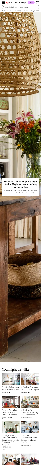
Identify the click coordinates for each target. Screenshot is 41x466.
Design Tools (35, 10)
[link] (11, 388)
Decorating (17, 10)
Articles (25, 10)
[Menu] (3, 2)
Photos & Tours (6, 10)
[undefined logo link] (16, 2)
